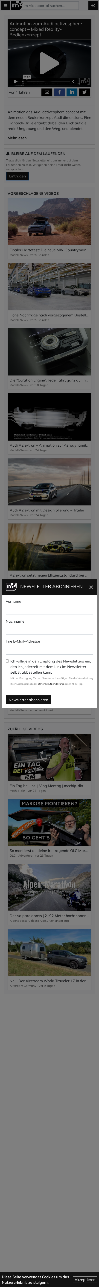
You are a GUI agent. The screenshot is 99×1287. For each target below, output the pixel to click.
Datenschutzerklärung (51, 683)
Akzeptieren (85, 1279)
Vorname (13, 601)
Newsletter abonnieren (28, 699)
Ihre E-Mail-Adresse (23, 641)
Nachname (15, 621)
